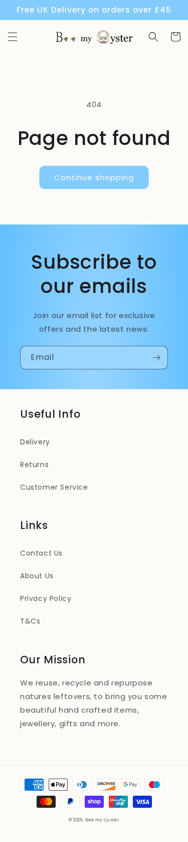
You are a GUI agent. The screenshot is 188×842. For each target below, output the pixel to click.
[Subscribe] (156, 357)
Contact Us (41, 553)
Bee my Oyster (102, 820)
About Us (37, 576)
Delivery (35, 442)
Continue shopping (94, 177)
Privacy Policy (45, 598)
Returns (34, 465)
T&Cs (30, 621)
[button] (13, 37)
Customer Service (54, 487)
